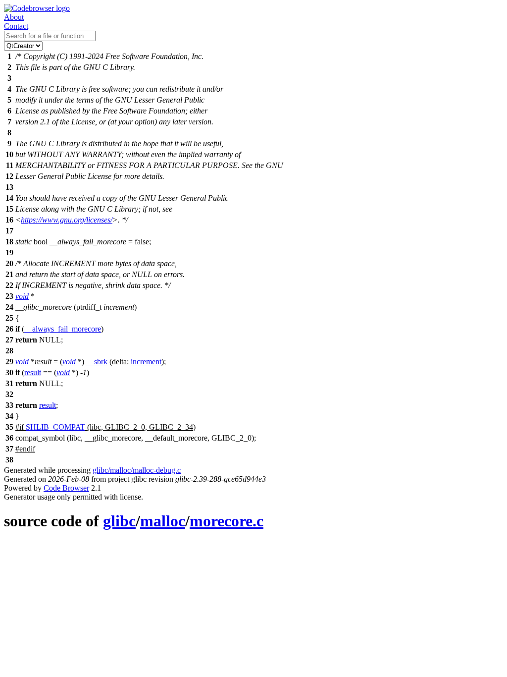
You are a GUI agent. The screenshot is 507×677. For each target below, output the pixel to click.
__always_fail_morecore (62, 329)
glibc (119, 521)
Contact (16, 26)
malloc (162, 521)
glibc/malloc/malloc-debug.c (137, 470)
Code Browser (66, 488)
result (32, 372)
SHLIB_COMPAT (55, 427)
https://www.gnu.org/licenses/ (66, 220)
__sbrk (96, 361)
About (14, 17)
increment (146, 361)
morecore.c (226, 521)
